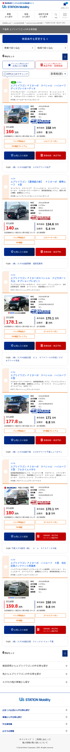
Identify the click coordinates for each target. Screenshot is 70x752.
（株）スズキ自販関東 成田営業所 (27, 263)
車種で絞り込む (12, 48)
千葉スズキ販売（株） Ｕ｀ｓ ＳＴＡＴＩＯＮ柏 (33, 548)
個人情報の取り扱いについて (35, 742)
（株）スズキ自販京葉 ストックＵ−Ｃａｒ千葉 (33, 641)
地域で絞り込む (45, 48)
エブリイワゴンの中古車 (34, 23)
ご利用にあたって (43, 739)
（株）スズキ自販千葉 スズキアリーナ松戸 (30, 167)
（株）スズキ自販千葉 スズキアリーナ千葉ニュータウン (36, 452)
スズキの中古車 (19, 23)
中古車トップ (6, 23)
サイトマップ (25, 739)
